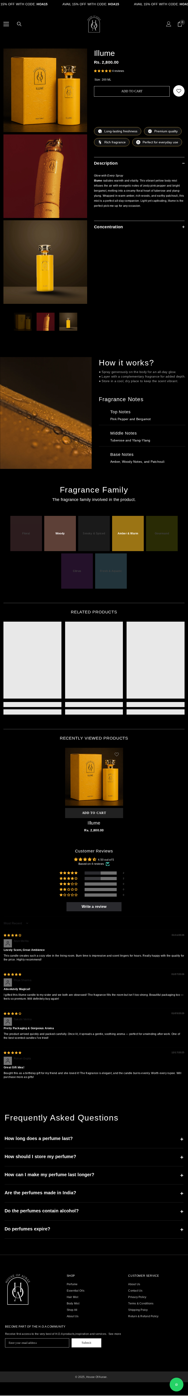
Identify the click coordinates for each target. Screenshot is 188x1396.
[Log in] (168, 24)
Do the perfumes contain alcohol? (94, 1211)
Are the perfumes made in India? (94, 1193)
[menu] (6, 24)
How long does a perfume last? (94, 1139)
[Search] (19, 24)
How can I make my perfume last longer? (94, 1175)
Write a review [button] (94, 907)
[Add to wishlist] (179, 91)
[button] (103, 71)
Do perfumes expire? (94, 1229)
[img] (12, 935)
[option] (22, 321)
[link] (32, 704)
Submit (86, 1342)
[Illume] (94, 777)
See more (114, 1334)
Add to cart (132, 91)
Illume (94, 822)
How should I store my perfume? (94, 1157)
